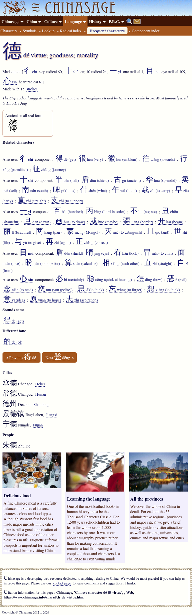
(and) (158, 232)
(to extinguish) (123, 232)
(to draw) (70, 222)
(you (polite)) (55, 289)
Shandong (42, 404)
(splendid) (161, 180)
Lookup (48, 30)
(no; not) (143, 211)
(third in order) (105, 211)
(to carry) (156, 190)
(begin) (170, 222)
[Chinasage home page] (13, 8)
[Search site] (129, 21)
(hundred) (68, 211)
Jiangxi (51, 414)
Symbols (29, 30)
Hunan (40, 394)
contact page (62, 583)
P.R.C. (114, 21)
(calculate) (81, 263)
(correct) (92, 242)
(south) (35, 190)
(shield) (95, 180)
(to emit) (158, 253)
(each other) (120, 263)
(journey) (49, 169)
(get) (66, 159)
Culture (51, 21)
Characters (8, 30)
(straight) (32, 201)
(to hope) (45, 300)
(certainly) (70, 279)
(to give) (28, 242)
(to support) (67, 201)
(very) (91, 159)
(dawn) (37, 222)
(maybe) (104, 222)
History (95, 21)
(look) (126, 253)
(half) (67, 180)
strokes (32, 88)
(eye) (97, 253)
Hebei (40, 383)
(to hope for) (42, 263)
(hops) (64, 190)
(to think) (91, 289)
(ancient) (127, 180)
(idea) (14, 300)
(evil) (176, 279)
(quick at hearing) (109, 279)
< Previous (21, 357)
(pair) (49, 232)
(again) (58, 242)
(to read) (18, 289)
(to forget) (125, 289)
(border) (138, 222)
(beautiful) (17, 232)
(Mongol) (83, 232)
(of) (13, 342)
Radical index (71, 30)
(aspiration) (82, 300)
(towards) (158, 159)
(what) (93, 190)
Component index (146, 30)
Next (58, 357)
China (31, 21)
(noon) (124, 190)
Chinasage (10, 21)
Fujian (38, 424)
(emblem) (122, 159)
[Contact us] (137, 21)
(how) (149, 279)
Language (73, 21)
